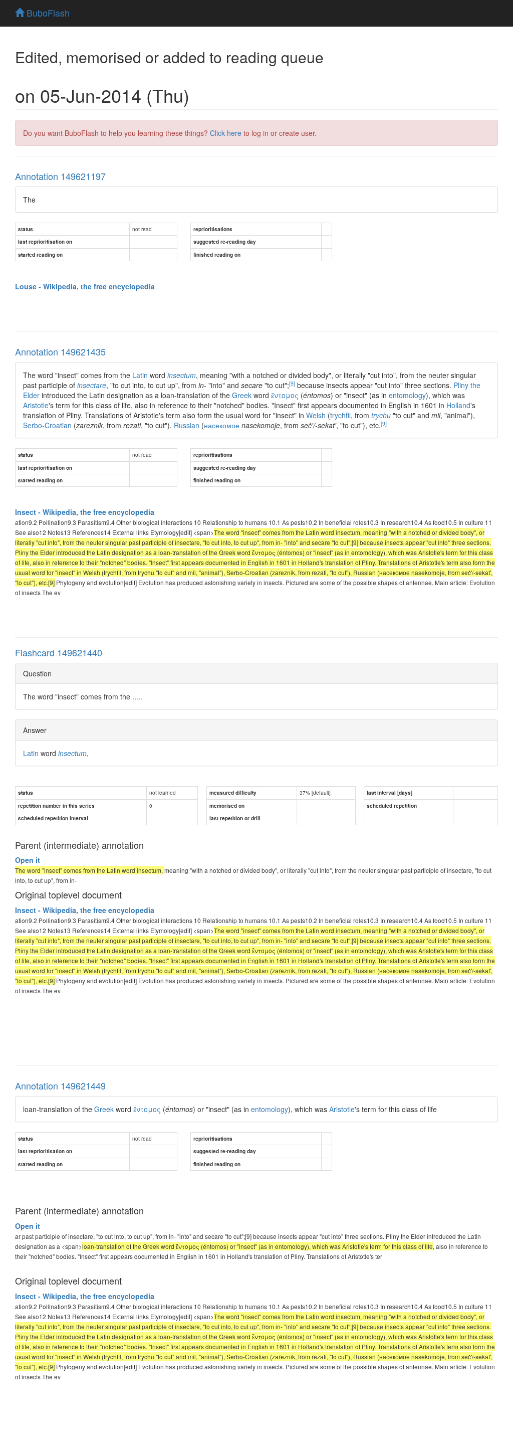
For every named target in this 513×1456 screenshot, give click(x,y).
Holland (458, 405)
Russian (186, 425)
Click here (225, 133)
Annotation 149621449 (60, 1085)
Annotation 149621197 (60, 176)
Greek (241, 395)
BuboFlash (47, 12)
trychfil (340, 415)
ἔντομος (285, 395)
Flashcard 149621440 (58, 652)
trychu (381, 415)
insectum (181, 375)
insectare (91, 385)
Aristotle (36, 405)
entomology (407, 395)
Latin (140, 375)
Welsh (316, 415)
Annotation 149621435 (60, 351)
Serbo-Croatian (47, 425)
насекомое (221, 425)
